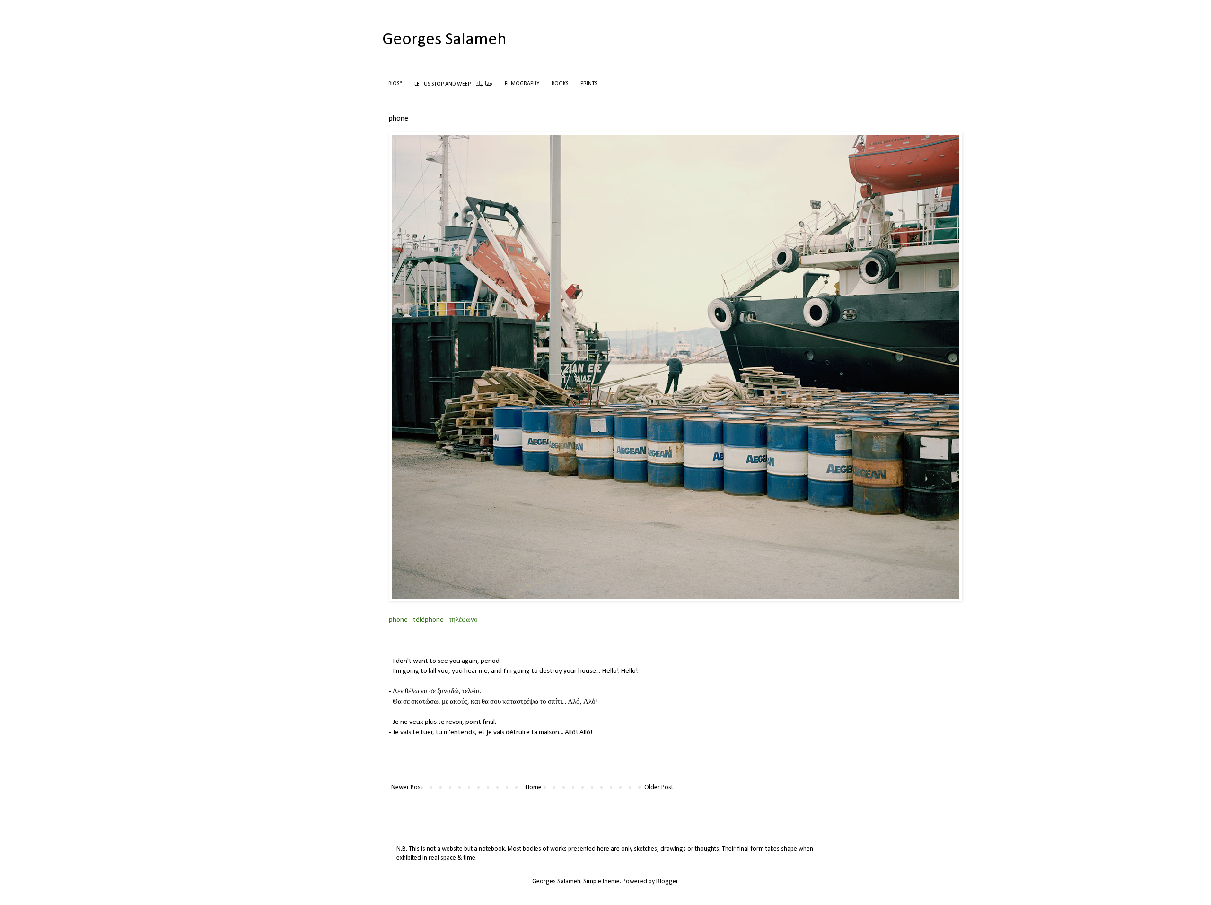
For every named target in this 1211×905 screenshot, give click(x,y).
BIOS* (395, 84)
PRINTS (588, 84)
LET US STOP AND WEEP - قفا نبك (453, 84)
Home (534, 787)
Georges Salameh (444, 39)
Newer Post (406, 787)
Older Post (658, 787)
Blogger (667, 881)
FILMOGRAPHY (522, 84)
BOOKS (560, 84)
